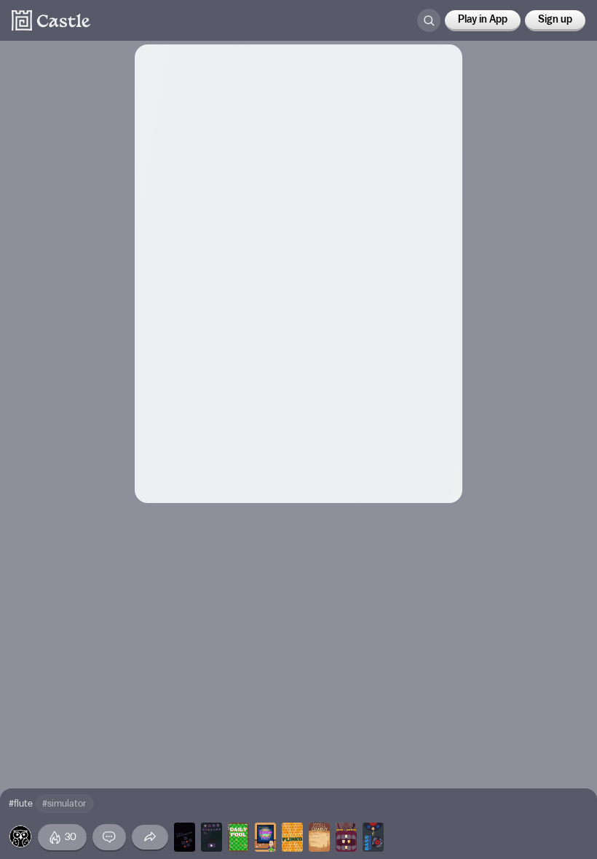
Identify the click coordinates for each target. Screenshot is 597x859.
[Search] (428, 20)
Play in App (482, 20)
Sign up (555, 20)
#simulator (64, 803)
